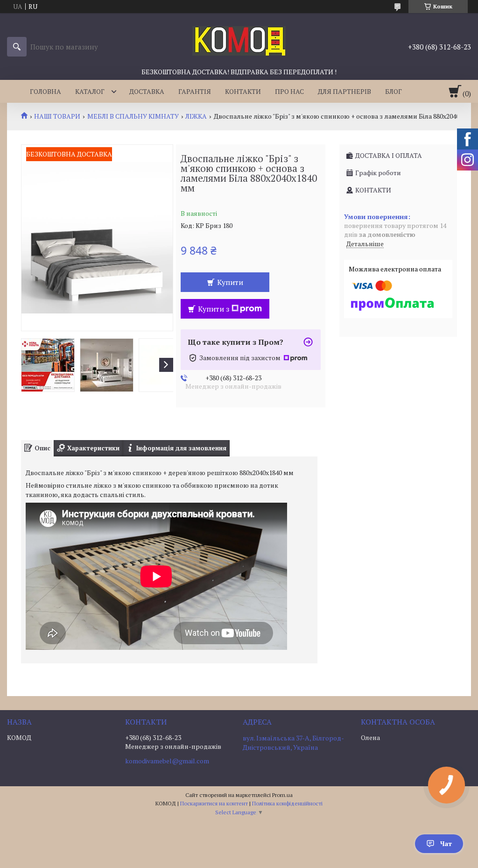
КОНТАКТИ (243, 91)
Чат (446, 843)
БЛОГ (393, 91)
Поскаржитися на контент (214, 803)
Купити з (213, 309)
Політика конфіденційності (287, 803)
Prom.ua (282, 794)
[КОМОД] (239, 40)
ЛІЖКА (196, 116)
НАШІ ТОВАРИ (57, 116)
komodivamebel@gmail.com (167, 761)
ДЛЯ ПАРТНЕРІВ (344, 91)
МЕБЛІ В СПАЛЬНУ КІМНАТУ (133, 116)
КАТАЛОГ (90, 91)
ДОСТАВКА (146, 91)
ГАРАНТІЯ (194, 91)
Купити (230, 282)
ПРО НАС (289, 91)
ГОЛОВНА (45, 91)
